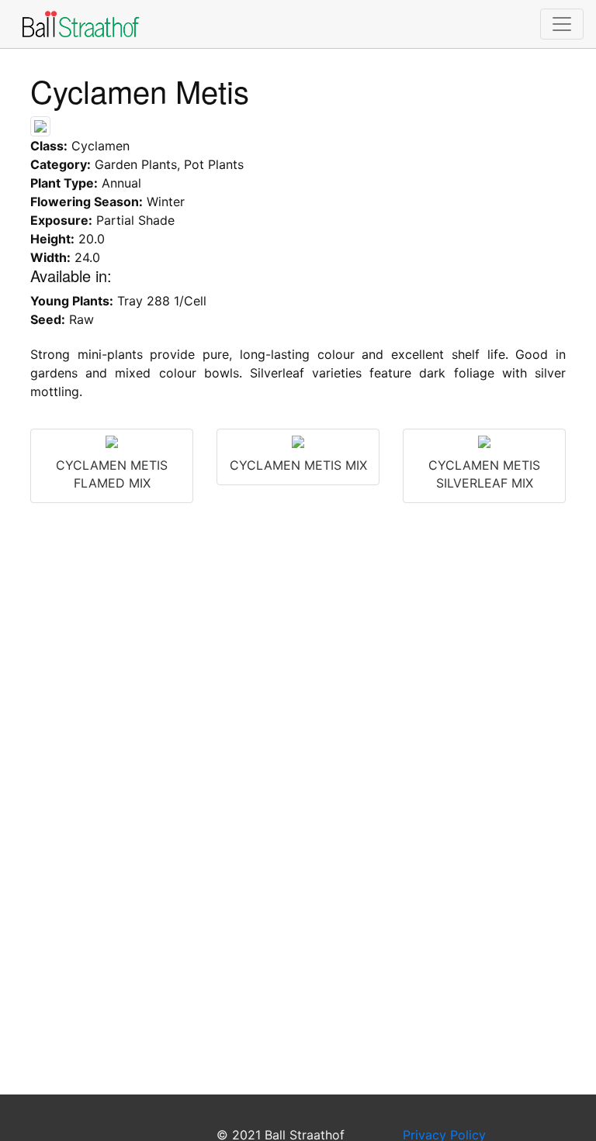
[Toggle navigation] (562, 24)
